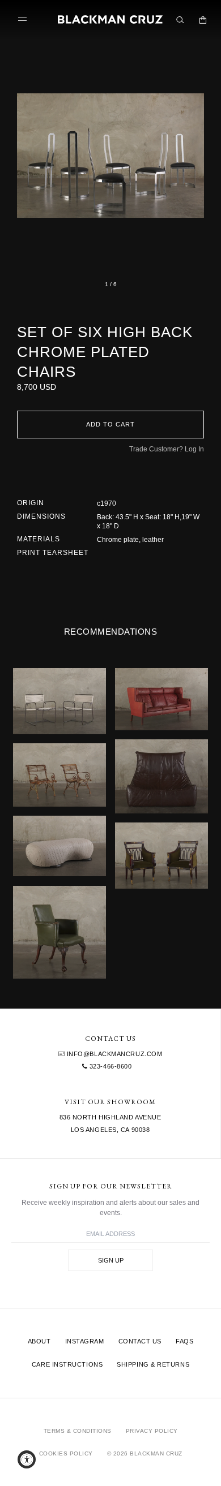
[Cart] (203, 19)
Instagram (84, 1341)
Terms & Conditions (78, 1431)
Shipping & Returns (153, 1364)
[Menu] (25, 19)
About (39, 1341)
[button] (110, 155)
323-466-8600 (109, 1066)
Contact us (140, 1341)
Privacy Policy (152, 1431)
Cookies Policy (66, 1453)
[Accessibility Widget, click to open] (27, 1459)
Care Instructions (67, 1364)
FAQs (184, 1341)
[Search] (180, 19)
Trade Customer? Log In (166, 449)
